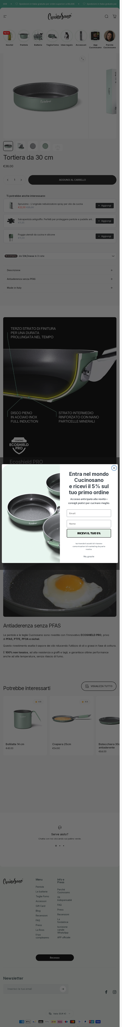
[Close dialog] (114, 468)
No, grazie (88, 556)
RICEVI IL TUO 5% (88, 533)
